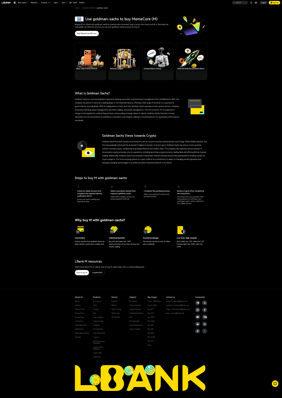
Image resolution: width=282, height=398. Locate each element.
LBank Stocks (98, 321)
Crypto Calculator (154, 301)
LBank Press (79, 329)
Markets (35, 3)
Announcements (135, 305)
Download (133, 301)
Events (82, 3)
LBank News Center (82, 333)
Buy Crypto (23, 3)
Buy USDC (151, 321)
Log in (263, 3)
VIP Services (115, 317)
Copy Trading (98, 317)
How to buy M (82, 273)
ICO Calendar (97, 329)
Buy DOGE (151, 337)
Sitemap (78, 337)
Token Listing (116, 309)
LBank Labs (115, 313)
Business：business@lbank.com (177, 305)
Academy (96, 325)
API (131, 317)
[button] (275, 383)
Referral (114, 301)
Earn (64, 3)
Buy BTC (151, 309)
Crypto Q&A (152, 305)
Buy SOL (151, 325)
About (77, 301)
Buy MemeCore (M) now (87, 33)
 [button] (245, 2)
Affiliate (114, 305)
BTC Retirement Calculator (99, 342)
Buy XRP (151, 329)
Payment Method (89, 8)
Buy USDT (151, 317)
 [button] (234, 2)
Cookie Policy (79, 317)
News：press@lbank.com (175, 313)
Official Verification (136, 313)
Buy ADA (151, 333)
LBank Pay (96, 357)
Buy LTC (151, 341)
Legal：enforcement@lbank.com (178, 309)
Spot (57, 3)
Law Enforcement (136, 325)
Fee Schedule (134, 321)
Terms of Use (79, 309)
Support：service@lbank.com (176, 301)
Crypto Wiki (97, 353)
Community (79, 321)
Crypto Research (99, 333)
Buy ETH (151, 313)
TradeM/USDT (97, 273)
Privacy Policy (79, 313)
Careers (77, 305)
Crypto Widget (135, 329)
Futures (46, 3)
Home (77, 8)
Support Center (135, 309)
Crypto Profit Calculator (98, 348)
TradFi (74, 3)
